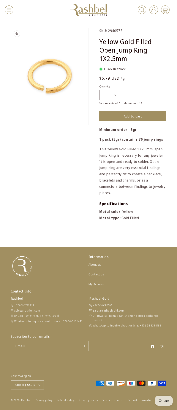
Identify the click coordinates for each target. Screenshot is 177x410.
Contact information (140, 400)
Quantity (104, 86)
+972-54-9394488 (150, 325)
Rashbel (26, 400)
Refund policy (65, 400)
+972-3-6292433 (24, 305)
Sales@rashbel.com (27, 310)
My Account (96, 284)
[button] (9, 9)
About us (94, 264)
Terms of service (112, 400)
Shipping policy (88, 400)
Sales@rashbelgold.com (109, 310)
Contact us (96, 274)
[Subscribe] (83, 346)
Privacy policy (44, 400)
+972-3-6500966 (102, 305)
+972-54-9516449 (71, 321)
